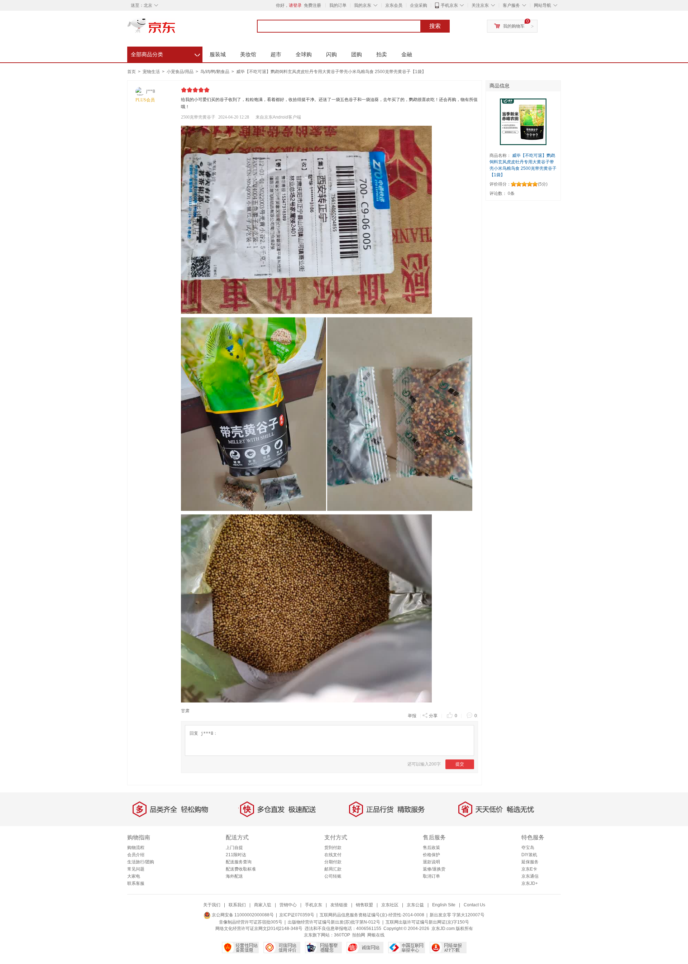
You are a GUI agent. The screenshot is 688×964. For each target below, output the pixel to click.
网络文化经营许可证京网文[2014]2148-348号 (258, 928)
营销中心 (288, 904)
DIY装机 (529, 854)
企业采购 (418, 5)
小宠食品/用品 (181, 71)
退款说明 (431, 861)
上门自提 (234, 847)
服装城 (218, 54)
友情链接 (339, 904)
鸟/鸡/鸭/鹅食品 (215, 71)
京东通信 (530, 876)
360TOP (342, 934)
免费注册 (312, 5)
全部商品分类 (165, 53)
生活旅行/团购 (140, 861)
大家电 (133, 876)
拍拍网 (358, 934)
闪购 (331, 54)
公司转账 (332, 876)
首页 (131, 71)
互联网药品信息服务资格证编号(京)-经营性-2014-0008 (372, 914)
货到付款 (332, 847)
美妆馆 (248, 54)
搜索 (435, 26)
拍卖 (381, 54)
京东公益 (415, 904)
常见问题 (135, 869)
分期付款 (332, 861)
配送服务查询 (239, 861)
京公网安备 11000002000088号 (242, 914)
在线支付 (332, 854)
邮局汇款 (332, 869)
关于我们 (211, 904)
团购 (356, 54)
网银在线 (375, 934)
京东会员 (393, 5)
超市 (276, 54)
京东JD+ (529, 883)
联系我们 (237, 904)
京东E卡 (529, 869)
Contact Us (474, 904)
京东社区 (389, 904)
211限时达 (236, 854)
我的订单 (338, 5)
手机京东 (449, 5)
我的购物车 (514, 26)
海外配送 (234, 876)
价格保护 (431, 854)
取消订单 (431, 876)
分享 (433, 715)
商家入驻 (262, 904)
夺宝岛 (527, 847)
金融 (406, 54)
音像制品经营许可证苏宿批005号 (250, 922)
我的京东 (362, 5)
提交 (459, 764)
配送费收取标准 (241, 869)
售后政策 (431, 847)
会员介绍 (135, 854)
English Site (443, 904)
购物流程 (135, 847)
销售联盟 (364, 904)
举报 (412, 715)
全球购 (304, 54)
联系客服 (135, 883)
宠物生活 (152, 71)
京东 (175, 28)
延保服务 (530, 861)
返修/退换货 (434, 869)
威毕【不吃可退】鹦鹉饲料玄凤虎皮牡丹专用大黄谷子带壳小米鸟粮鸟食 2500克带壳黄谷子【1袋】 (331, 71)
